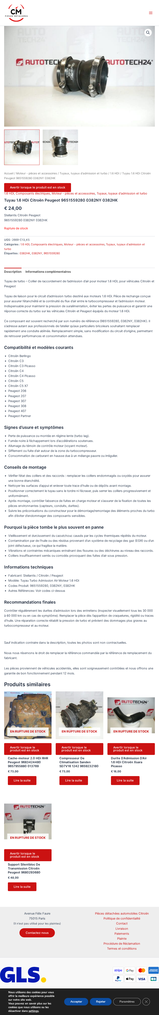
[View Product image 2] (60, 147)
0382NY (37, 253)
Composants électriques (33, 193)
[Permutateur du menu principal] (151, 13)
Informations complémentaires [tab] (48, 272)
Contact (122, 923)
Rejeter (100, 1002)
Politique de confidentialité (122, 918)
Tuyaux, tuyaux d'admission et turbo (83, 173)
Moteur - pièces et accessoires (36, 173)
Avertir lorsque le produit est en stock (37, 187)
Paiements (121, 934)
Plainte (121, 938)
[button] (148, 32)
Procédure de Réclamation (122, 943)
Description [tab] (13, 272)
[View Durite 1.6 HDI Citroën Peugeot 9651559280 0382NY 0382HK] (22, 147)
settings (34, 1011)
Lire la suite (22, 780)
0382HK (25, 253)
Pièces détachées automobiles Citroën (122, 913)
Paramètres (127, 1002)
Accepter (76, 1002)
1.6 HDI (114, 173)
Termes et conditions (122, 948)
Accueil (8, 173)
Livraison (122, 929)
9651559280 (52, 253)
